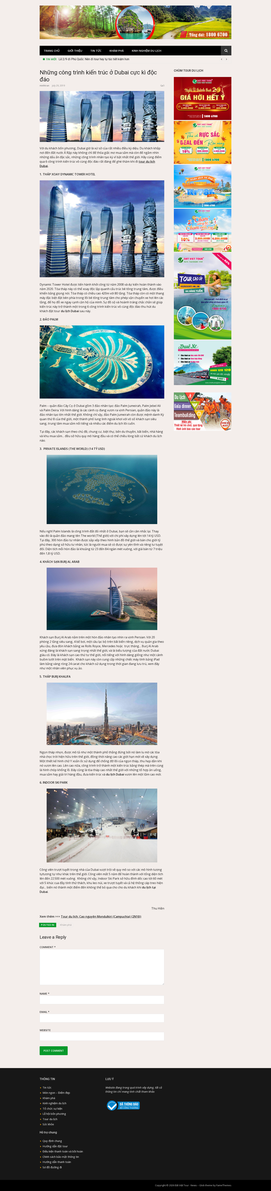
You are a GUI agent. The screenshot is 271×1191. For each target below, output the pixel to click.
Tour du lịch (50, 1119)
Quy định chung (52, 1141)
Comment (48, 947)
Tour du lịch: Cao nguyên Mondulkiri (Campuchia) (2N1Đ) (101, 916)
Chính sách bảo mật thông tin (61, 1157)
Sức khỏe (48, 1124)
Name (44, 993)
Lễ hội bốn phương (54, 1114)
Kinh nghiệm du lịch (146, 50)
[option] (143, 59)
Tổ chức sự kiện (52, 1108)
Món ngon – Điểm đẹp (56, 1092)
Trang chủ (52, 50)
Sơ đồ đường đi (52, 1167)
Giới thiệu (75, 50)
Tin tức (95, 50)
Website (45, 1030)
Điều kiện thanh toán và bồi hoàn (63, 1151)
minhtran (44, 85)
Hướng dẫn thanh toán (57, 1162)
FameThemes (223, 1185)
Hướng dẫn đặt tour (55, 1146)
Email (44, 1012)
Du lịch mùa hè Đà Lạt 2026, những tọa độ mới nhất (91, 59)
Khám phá (117, 50)
